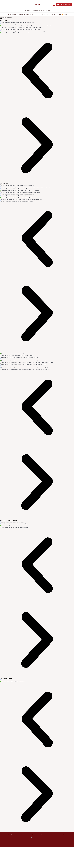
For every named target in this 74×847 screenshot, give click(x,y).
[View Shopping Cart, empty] (54, 4)
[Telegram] (41, 834)
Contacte (59, 14)
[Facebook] (34, 834)
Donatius (49, 14)
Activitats (34, 14)
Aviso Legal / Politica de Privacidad (8, 834)
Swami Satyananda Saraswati (23, 14)
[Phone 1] (39, 834)
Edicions (44, 14)
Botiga (53, 14)
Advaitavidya (13, 14)
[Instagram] (32, 834)
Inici (8, 14)
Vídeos (39, 14)
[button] (30, 14)
